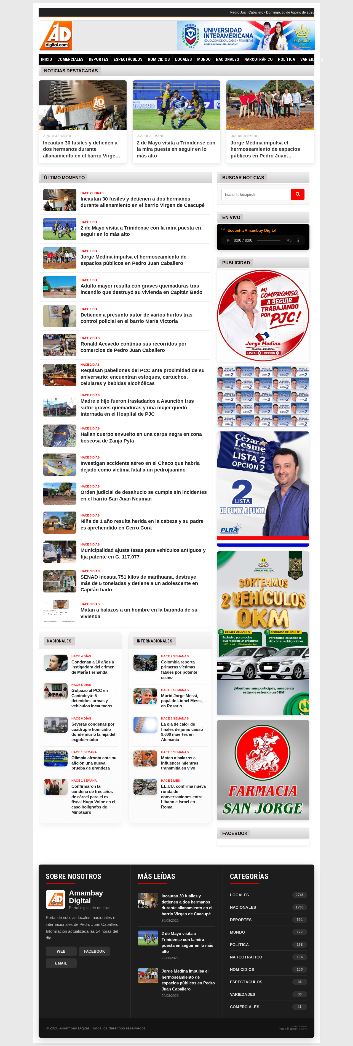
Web (61, 951)
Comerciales (70, 59)
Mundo (204, 59)
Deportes (98, 59)
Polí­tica (286, 59)
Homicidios (159, 59)
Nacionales (227, 59)
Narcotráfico (258, 59)
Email (61, 963)
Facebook (94, 951)
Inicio (46, 59)
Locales (183, 59)
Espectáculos (128, 59)
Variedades (311, 59)
